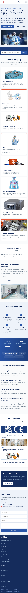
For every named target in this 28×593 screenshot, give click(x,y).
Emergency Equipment (5, 554)
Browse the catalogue (7, 26)
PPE (2, 556)
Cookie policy (3, 586)
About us (3, 567)
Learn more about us (7, 280)
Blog (2, 572)
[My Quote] (19, 2)
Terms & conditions (5, 584)
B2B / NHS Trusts (4, 570)
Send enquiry (14, 530)
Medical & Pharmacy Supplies (6, 559)
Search (23, 52)
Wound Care (3, 551)
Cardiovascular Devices (5, 561)
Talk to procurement (20, 26)
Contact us (3, 575)
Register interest (8, 483)
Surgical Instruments (5, 549)
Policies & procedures (5, 581)
